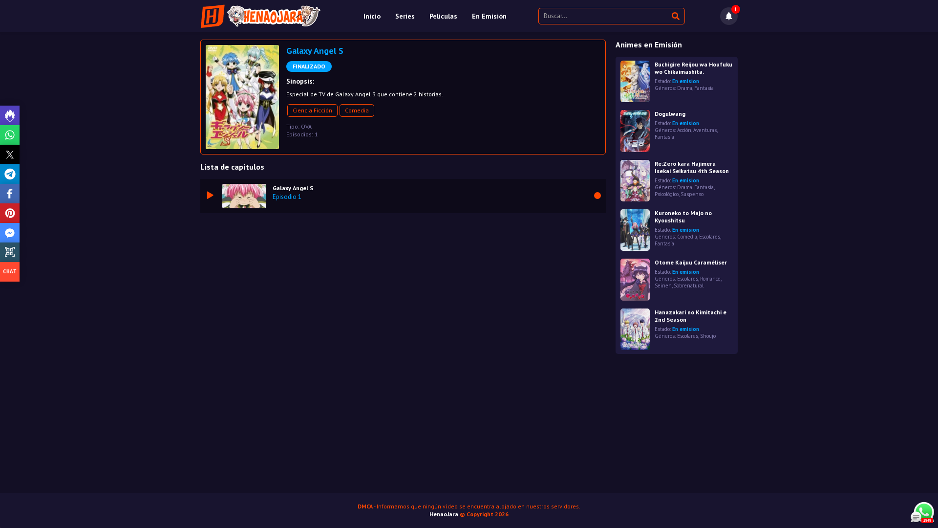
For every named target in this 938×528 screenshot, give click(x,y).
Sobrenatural (689, 285)
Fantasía (704, 88)
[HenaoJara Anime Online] (260, 16)
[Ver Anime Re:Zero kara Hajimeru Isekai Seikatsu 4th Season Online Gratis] (635, 180)
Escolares (709, 236)
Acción (684, 130)
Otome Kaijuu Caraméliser (691, 262)
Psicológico (667, 194)
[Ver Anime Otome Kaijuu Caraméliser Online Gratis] (635, 279)
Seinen (663, 285)
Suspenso (692, 194)
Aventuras (705, 130)
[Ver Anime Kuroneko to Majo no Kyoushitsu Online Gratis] (635, 230)
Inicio (372, 16)
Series (405, 16)
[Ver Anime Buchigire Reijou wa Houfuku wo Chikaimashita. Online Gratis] (635, 81)
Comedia (357, 110)
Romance (710, 278)
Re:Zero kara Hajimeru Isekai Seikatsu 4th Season (692, 167)
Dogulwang (670, 113)
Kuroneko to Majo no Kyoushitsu (683, 216)
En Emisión (489, 16)
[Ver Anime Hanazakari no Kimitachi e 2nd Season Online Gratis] (635, 329)
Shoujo (708, 335)
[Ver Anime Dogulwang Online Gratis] (635, 131)
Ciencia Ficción (312, 110)
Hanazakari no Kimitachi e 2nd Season (690, 315)
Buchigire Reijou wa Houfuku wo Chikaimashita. (693, 68)
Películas (443, 16)
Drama (684, 88)
